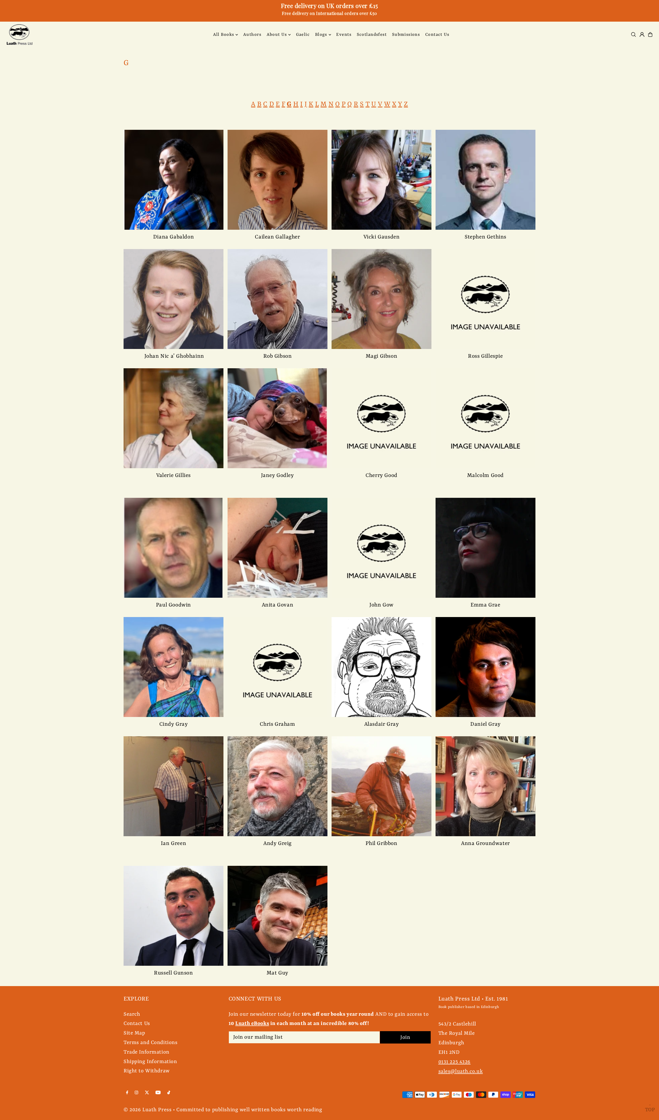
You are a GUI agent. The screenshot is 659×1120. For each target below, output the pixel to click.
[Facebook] (127, 1093)
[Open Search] (633, 34)
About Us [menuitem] (277, 34)
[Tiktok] (168, 1093)
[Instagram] (136, 1093)
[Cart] (650, 34)
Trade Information (146, 1052)
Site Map (134, 1033)
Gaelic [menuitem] (303, 34)
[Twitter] (147, 1093)
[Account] (642, 34)
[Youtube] (158, 1093)
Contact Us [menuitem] (437, 34)
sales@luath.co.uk (460, 1071)
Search (132, 1014)
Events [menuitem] (343, 34)
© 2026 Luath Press (147, 1110)
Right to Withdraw (147, 1071)
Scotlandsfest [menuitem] (372, 34)
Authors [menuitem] (252, 34)
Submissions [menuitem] (406, 34)
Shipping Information (150, 1062)
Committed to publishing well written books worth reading (249, 1110)
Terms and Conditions (151, 1043)
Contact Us (137, 1024)
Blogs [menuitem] (321, 34)
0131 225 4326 (454, 1062)
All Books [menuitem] (223, 34)
